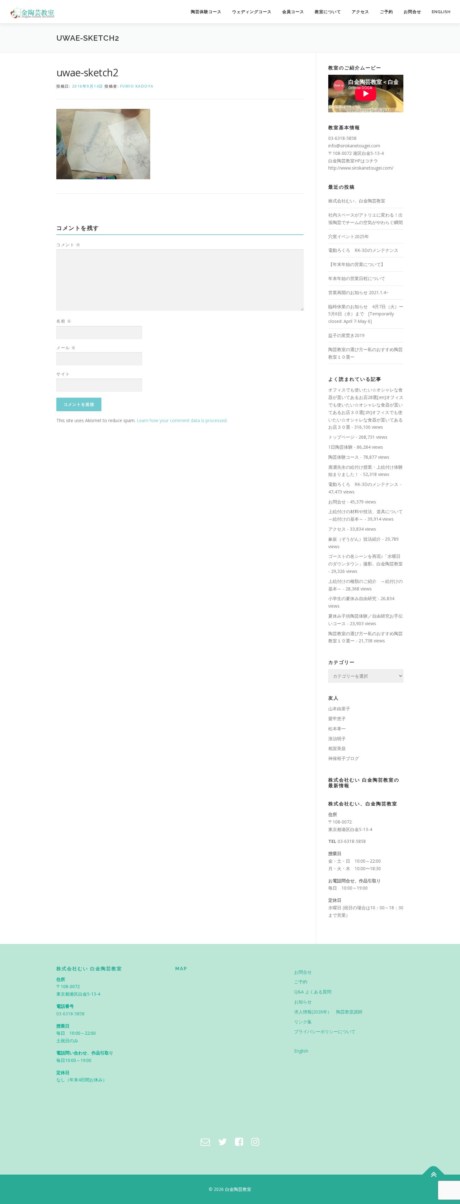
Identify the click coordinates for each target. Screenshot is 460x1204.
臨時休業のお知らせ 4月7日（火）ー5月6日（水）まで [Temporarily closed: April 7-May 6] (365, 314)
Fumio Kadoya (137, 86)
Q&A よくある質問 (312, 992)
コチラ (371, 161)
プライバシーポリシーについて (324, 1031)
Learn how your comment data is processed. (182, 420)
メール (66, 347)
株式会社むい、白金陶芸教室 (356, 201)
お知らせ (303, 1002)
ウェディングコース (252, 11)
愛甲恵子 (337, 719)
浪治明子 (337, 739)
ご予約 (386, 11)
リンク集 (303, 1022)
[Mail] (205, 1141)
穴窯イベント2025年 (348, 236)
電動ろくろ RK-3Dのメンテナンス (363, 250)
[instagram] (255, 1141)
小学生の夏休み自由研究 (352, 598)
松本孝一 (337, 729)
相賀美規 (337, 748)
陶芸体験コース (206, 11)
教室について (328, 11)
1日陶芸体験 (340, 447)
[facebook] (239, 1141)
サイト (63, 374)
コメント (68, 244)
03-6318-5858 (352, 841)
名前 (63, 321)
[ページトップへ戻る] (433, 1175)
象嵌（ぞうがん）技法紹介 (354, 539)
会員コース (293, 11)
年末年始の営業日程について (356, 278)
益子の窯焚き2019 (346, 335)
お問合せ (412, 11)
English (441, 11)
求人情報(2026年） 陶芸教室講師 (328, 1012)
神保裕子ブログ (343, 758)
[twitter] (222, 1141)
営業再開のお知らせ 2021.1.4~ (358, 292)
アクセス (360, 11)
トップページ (341, 437)
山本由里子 (339, 709)
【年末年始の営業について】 (356, 264)
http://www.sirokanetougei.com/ (360, 168)
